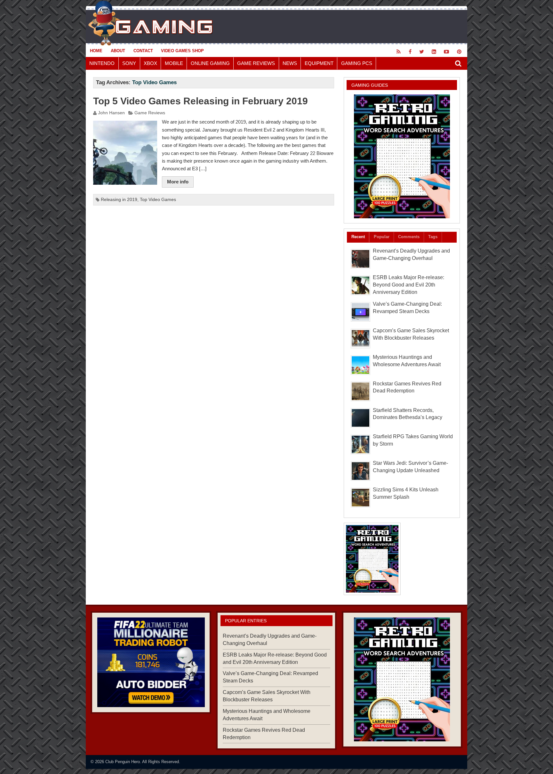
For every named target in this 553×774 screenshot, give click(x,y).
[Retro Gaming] (402, 156)
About (118, 50)
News (290, 63)
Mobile (174, 63)
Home (96, 50)
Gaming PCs (356, 63)
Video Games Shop (182, 50)
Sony (129, 63)
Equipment (319, 63)
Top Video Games (158, 199)
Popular (381, 236)
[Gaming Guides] (151, 662)
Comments (409, 236)
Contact (143, 50)
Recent (358, 236)
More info (177, 181)
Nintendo (102, 63)
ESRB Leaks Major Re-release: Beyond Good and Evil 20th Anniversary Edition (408, 285)
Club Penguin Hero (122, 761)
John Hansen (111, 112)
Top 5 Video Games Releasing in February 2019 (200, 101)
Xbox (150, 63)
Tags (432, 236)
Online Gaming (210, 63)
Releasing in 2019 (119, 199)
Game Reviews (256, 63)
